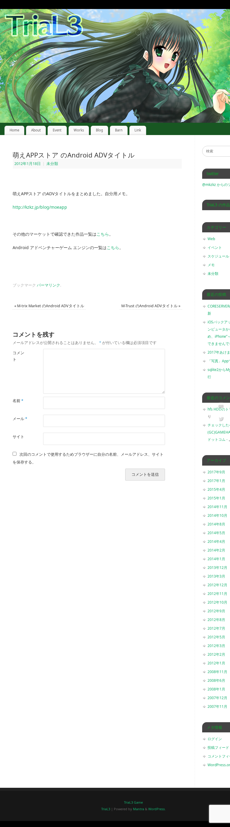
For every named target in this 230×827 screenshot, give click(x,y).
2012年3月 (216, 645)
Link (137, 130)
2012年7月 (216, 628)
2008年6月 (216, 680)
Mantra (138, 809)
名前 (18, 400)
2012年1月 (216, 663)
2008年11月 (217, 671)
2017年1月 (216, 480)
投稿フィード (218, 747)
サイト (18, 436)
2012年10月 (217, 602)
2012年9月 (216, 611)
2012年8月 (216, 619)
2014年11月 (217, 506)
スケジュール (218, 256)
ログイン (215, 738)
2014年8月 (216, 524)
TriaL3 (105, 809)
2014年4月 (216, 541)
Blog (99, 130)
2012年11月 (217, 593)
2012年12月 (217, 584)
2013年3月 (216, 576)
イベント (215, 247)
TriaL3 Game (133, 802)
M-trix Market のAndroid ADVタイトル (49, 305)
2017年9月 (216, 472)
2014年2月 (216, 550)
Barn (118, 130)
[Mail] (221, 407)
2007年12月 (217, 697)
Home (14, 130)
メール (20, 418)
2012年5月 (216, 637)
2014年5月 (216, 532)
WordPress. (157, 809)
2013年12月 (217, 567)
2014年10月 (217, 515)
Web (211, 238)
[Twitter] (221, 419)
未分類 (52, 163)
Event (57, 130)
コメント (18, 356)
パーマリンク (48, 285)
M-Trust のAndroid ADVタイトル (150, 305)
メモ (211, 264)
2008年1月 (216, 689)
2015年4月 (216, 489)
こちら (102, 234)
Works (79, 130)
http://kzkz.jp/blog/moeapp (40, 207)
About (36, 130)
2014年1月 (216, 558)
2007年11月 (217, 706)
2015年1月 (216, 498)
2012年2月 (216, 654)
